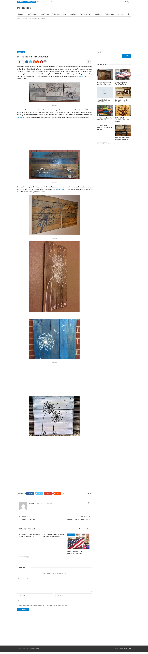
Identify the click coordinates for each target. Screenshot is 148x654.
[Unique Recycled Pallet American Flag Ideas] (78, 541)
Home (20, 14)
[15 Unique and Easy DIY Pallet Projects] (105, 110)
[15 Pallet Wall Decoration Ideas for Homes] (123, 110)
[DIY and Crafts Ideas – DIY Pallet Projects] (105, 92)
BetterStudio (127, 648)
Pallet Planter (110, 14)
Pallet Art (21, 52)
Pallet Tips (24, 7)
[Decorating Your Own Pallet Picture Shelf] (123, 92)
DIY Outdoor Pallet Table (27, 519)
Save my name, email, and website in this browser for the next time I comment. (43, 605)
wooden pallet (60, 189)
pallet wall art (79, 76)
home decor (21, 117)
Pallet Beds (73, 14)
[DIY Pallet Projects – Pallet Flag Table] (123, 74)
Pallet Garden (85, 14)
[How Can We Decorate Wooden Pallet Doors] (105, 74)
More (120, 14)
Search (99, 52)
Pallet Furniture (31, 14)
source (54, 106)
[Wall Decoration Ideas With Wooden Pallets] (123, 130)
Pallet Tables (44, 14)
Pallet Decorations (59, 14)
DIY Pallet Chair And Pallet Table (78, 519)
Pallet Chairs (97, 14)
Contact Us (50, 2)
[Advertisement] (74, 35)
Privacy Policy (41, 2)
